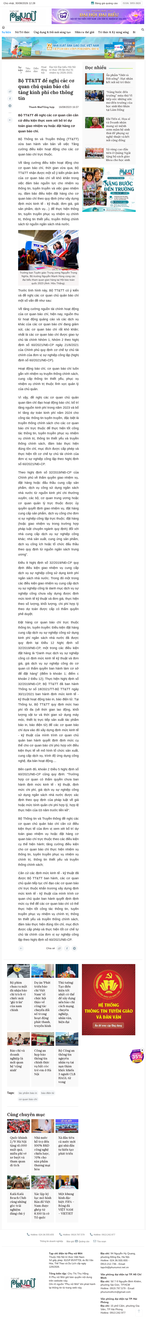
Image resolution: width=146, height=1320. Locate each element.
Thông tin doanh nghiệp (51, 1241)
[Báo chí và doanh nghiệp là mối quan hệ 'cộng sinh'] (18, 1039)
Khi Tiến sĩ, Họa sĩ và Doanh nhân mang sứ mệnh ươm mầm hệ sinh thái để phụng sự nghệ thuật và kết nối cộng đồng (118, 129)
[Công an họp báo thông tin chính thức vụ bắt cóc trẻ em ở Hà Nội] (42, 1039)
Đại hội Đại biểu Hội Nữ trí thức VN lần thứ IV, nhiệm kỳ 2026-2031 (62, 70)
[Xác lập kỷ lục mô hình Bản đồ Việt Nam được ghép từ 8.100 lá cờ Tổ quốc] (42, 1182)
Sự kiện (6, 32)
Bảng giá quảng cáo (106, 3)
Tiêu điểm (28, 70)
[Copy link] (10, 91)
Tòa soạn (101, 1241)
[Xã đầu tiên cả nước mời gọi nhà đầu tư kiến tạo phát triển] (67, 1126)
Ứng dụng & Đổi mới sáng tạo (52, 32)
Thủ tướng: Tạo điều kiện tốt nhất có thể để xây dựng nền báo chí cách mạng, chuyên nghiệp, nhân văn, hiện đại (66, 1002)
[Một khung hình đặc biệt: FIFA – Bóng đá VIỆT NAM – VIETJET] (67, 1182)
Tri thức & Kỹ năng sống (113, 32)
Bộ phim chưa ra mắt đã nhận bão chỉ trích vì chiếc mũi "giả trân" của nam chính (18, 996)
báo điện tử (47, 1093)
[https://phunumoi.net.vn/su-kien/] (10, 120)
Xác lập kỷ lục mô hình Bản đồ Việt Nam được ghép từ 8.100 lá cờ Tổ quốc (42, 1206)
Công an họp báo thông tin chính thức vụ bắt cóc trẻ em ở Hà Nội (42, 1062)
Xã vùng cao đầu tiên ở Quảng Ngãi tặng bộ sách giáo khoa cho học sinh (118, 154)
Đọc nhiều (95, 67)
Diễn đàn (36, 70)
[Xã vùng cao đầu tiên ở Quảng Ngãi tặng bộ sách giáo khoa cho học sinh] (94, 153)
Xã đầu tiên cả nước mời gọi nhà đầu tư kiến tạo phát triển (66, 1145)
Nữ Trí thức (22, 32)
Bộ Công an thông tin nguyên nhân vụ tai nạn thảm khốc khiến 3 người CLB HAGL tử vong (66, 1066)
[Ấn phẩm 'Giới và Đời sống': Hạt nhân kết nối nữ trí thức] (94, 79)
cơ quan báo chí (28, 1099)
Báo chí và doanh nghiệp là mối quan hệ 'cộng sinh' (17, 1060)
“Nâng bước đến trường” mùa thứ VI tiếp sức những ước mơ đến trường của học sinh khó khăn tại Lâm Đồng (119, 100)
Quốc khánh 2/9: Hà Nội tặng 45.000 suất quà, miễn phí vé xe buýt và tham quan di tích (18, 1151)
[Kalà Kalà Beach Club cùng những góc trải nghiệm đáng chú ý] (18, 1182)
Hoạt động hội (44, 70)
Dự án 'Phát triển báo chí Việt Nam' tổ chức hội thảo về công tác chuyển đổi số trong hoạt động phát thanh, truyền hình (42, 1004)
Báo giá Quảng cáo (78, 1241)
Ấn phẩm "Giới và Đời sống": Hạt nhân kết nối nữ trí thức (119, 78)
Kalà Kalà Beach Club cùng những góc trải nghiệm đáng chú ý (18, 1203)
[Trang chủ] (3, 27)
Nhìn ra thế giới (84, 32)
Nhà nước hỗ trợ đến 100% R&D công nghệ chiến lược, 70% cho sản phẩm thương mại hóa (42, 1153)
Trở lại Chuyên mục (21, 948)
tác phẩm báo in (28, 1093)
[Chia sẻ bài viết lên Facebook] (10, 98)
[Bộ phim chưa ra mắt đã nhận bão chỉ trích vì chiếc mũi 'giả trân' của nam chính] (18, 971)
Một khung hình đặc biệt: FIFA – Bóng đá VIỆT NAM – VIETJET (66, 1203)
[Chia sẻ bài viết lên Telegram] (10, 106)
